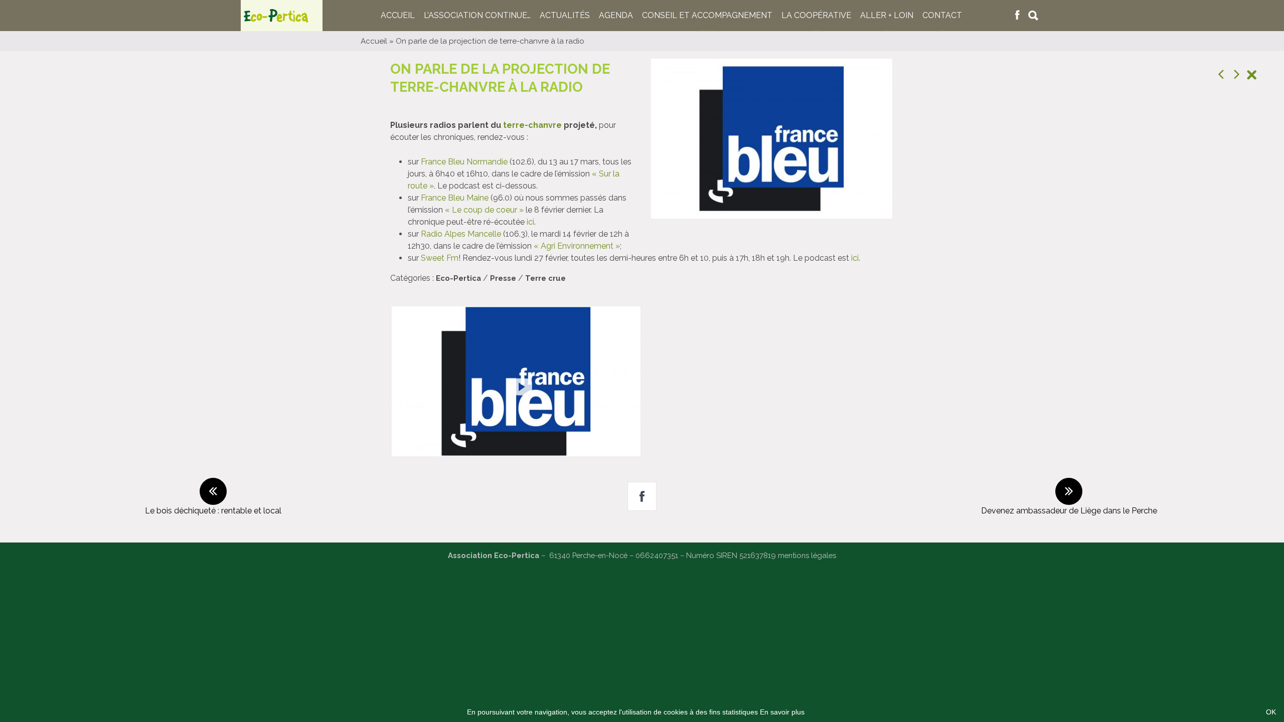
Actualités (565, 15)
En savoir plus (782, 712)
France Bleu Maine (455, 198)
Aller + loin (886, 15)
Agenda (616, 15)
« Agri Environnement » (577, 246)
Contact (942, 15)
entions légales (810, 555)
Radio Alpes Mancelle (461, 234)
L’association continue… (477, 15)
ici (530, 222)
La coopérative (816, 15)
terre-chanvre (532, 125)
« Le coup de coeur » (484, 210)
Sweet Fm (439, 258)
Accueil (398, 15)
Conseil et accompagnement (707, 15)
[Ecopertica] (282, 15)
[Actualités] (1251, 76)
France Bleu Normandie (464, 161)
